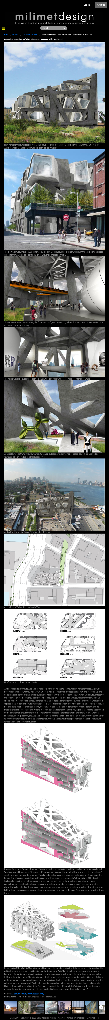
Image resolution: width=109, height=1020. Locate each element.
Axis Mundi (16, 994)
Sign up (101, 4)
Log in (86, 4)
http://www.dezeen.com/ (33, 994)
